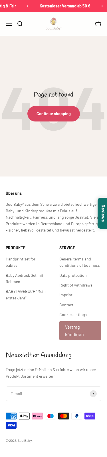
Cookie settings (73, 314)
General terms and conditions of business (79, 262)
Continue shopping (54, 113)
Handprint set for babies (20, 262)
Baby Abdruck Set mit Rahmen (24, 278)
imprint (65, 294)
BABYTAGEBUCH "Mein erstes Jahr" (26, 294)
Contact (66, 304)
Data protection (73, 275)
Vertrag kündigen (74, 330)
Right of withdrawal (76, 285)
